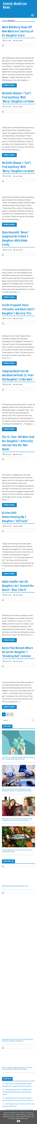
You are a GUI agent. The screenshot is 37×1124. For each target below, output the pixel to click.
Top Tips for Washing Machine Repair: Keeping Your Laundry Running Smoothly (18, 758)
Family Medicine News (15, 6)
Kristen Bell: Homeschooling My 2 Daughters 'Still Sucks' (15, 517)
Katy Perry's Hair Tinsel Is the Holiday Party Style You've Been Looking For (17, 1040)
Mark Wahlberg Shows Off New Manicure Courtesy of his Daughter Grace (17, 31)
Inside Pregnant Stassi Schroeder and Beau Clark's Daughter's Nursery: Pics (18, 309)
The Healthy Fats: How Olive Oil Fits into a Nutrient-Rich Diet (17, 851)
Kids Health (19, 40)
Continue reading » (9, 85)
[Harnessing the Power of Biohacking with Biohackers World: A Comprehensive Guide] (18, 786)
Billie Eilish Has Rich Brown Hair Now (15, 886)
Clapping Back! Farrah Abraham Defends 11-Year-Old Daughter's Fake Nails (18, 375)
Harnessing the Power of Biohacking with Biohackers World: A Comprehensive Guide (16, 790)
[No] (35, 1117)
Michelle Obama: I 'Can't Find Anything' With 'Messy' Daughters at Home (18, 97)
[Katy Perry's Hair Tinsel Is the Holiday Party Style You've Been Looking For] (18, 893)
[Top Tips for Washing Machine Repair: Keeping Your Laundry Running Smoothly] (18, 754)
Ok (18, 1121)
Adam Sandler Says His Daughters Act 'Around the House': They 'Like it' (18, 586)
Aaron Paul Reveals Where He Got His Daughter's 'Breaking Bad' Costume (17, 652)
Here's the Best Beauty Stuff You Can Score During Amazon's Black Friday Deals (17, 1068)
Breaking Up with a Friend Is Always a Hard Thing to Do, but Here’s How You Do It (17, 819)
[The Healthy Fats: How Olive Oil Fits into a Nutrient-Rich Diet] (18, 847)
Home (4, 20)
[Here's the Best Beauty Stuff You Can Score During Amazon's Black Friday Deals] (18, 1048)
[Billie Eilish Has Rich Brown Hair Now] (18, 867)
